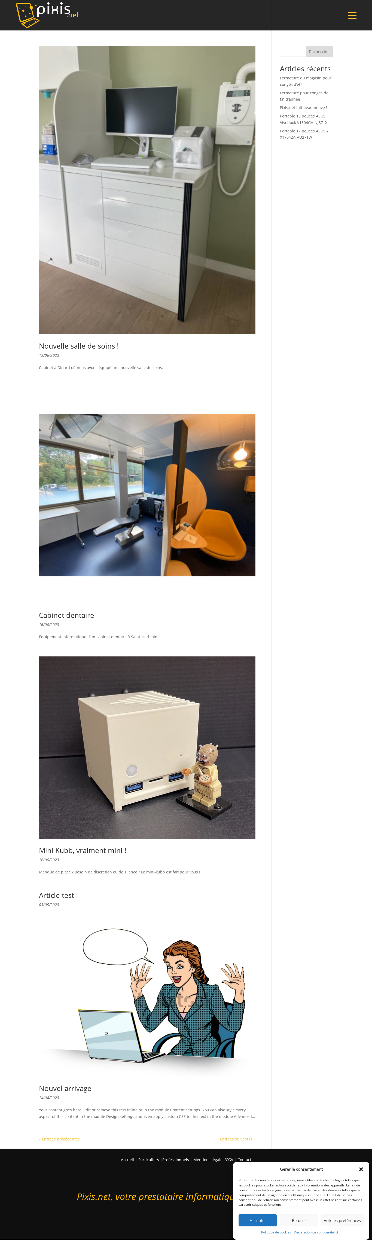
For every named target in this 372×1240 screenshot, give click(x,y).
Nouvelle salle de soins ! (79, 346)
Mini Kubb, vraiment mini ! (82, 850)
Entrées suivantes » (237, 1139)
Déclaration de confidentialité (316, 1232)
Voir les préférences (342, 1220)
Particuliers (148, 1159)
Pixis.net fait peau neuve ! (303, 107)
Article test (56, 895)
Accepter (258, 1220)
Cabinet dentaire (66, 615)
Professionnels (175, 1159)
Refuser (299, 1220)
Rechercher (319, 51)
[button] (361, 1169)
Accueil (127, 1159)
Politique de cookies (276, 1232)
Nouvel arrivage (65, 1088)
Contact (244, 1159)
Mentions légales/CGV (213, 1159)
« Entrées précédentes (59, 1139)
